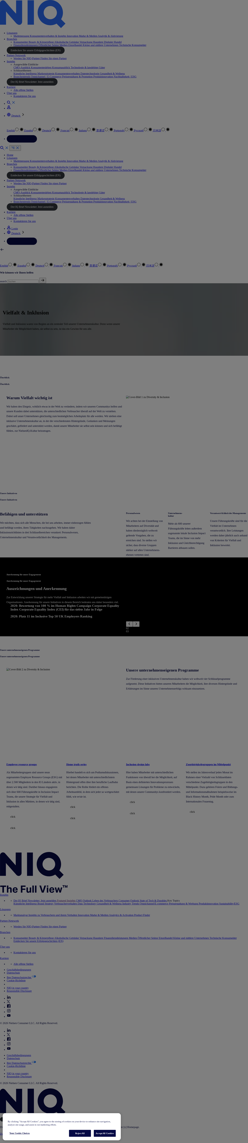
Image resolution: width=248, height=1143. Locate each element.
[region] (62, 1126)
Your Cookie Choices (19, 1133)
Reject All (80, 1133)
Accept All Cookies (105, 1133)
